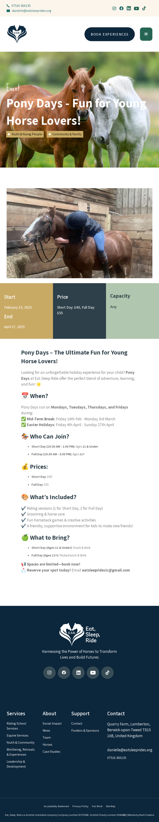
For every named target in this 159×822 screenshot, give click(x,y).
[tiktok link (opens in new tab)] (144, 8)
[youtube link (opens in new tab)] (136, 8)
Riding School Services (16, 726)
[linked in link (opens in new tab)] (129, 8)
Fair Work (97, 806)
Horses (47, 744)
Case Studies (51, 751)
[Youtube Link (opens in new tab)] (93, 672)
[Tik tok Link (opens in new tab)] (107, 672)
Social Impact (52, 723)
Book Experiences (110, 34)
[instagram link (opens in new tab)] (114, 8)
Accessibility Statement (56, 806)
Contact (76, 723)
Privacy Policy (80, 806)
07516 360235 (21, 6)
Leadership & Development (16, 764)
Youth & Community (20, 742)
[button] (146, 34)
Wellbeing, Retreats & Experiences (21, 752)
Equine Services (17, 735)
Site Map (110, 806)
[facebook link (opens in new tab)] (121, 8)
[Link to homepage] (17, 34)
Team (47, 737)
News (46, 730)
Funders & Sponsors (85, 730)
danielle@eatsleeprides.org (31, 10)
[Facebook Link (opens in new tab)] (64, 672)
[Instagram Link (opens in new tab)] (49, 672)
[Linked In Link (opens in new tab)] (78, 672)
